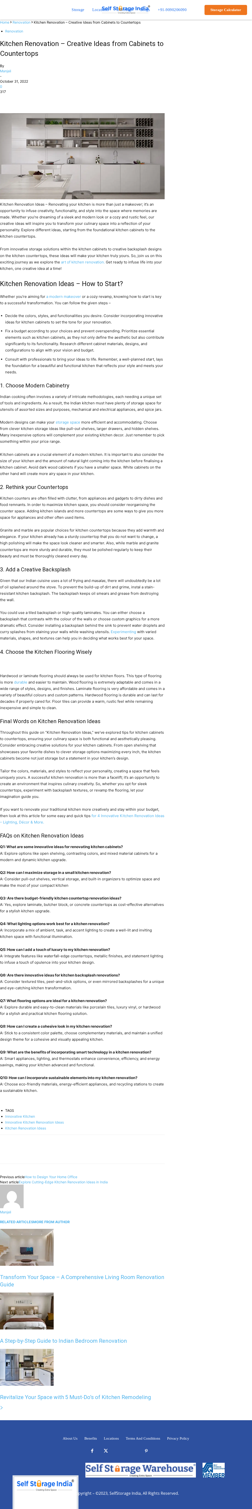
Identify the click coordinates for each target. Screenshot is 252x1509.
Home (4, 22)
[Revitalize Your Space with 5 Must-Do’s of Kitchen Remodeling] (27, 1384)
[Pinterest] (27, 99)
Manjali (5, 71)
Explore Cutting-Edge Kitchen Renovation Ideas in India (64, 1182)
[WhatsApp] (39, 99)
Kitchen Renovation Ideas (25, 1128)
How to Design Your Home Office (51, 1177)
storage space (68, 422)
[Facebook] (5, 99)
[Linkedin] (119, 1451)
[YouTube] (159, 1451)
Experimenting (123, 631)
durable (20, 682)
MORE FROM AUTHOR (51, 1222)
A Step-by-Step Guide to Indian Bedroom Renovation (64, 1341)
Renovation (22, 22)
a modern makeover (63, 296)
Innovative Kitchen (20, 1116)
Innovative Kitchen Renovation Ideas (34, 1122)
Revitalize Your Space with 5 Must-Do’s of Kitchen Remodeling (75, 1397)
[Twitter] (16, 99)
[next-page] (1, 1408)
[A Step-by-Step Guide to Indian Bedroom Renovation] (27, 1328)
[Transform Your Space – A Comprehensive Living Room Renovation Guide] (27, 1264)
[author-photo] (12, 1207)
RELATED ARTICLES (16, 1222)
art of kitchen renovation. (83, 262)
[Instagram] (132, 1451)
